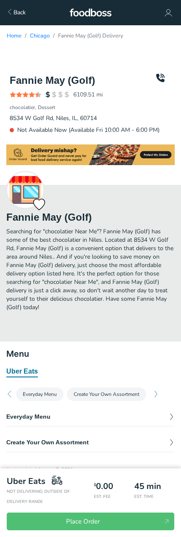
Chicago (40, 36)
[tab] (22, 372)
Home (14, 36)
